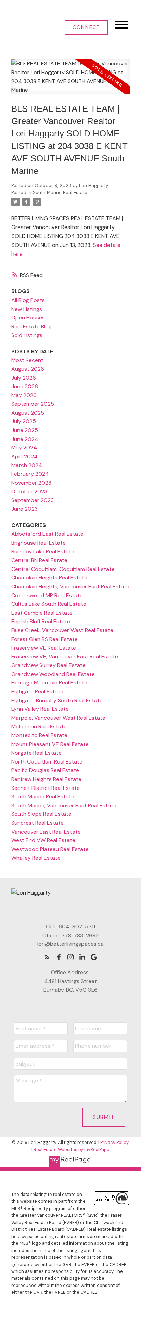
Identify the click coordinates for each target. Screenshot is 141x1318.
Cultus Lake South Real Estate (48, 604)
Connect (86, 27)
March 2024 (26, 465)
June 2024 (24, 439)
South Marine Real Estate (60, 192)
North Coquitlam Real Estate (46, 761)
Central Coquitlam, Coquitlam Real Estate (63, 569)
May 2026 (24, 395)
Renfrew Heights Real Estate (46, 779)
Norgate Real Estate (36, 752)
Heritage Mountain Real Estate (49, 682)
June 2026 (24, 386)
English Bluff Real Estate (40, 621)
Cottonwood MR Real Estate (47, 595)
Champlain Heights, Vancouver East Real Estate (70, 586)
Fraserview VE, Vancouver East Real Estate (64, 656)
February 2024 (30, 474)
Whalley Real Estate (36, 857)
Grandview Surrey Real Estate (48, 665)
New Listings (26, 309)
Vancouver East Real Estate (46, 831)
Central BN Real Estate (39, 560)
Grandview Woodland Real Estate (53, 674)
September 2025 (32, 403)
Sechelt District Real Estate (45, 788)
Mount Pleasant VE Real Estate (50, 744)
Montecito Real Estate (39, 735)
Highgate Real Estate (37, 691)
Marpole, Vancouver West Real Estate (58, 717)
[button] (86, 27)
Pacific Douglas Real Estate (45, 770)
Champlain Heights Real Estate (49, 577)
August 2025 (27, 412)
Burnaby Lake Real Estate (42, 551)
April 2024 (24, 456)
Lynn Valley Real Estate (40, 709)
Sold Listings (26, 335)
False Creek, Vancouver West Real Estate (62, 630)
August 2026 (27, 369)
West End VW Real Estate (43, 840)
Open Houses (28, 317)
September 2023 (32, 500)
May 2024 (24, 447)
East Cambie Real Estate (42, 612)
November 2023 (31, 482)
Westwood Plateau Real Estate (50, 849)
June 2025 (24, 430)
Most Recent (27, 360)
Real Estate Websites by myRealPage (72, 1149)
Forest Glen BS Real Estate (44, 639)
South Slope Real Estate (41, 814)
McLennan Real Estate (39, 726)
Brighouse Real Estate (38, 542)
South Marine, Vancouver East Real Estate (63, 805)
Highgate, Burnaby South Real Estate (57, 700)
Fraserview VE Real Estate (43, 647)
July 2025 (23, 421)
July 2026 (23, 377)
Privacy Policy (114, 1142)
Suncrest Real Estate (37, 822)
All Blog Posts (28, 300)
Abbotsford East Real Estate (47, 533)
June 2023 (24, 508)
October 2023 (29, 491)
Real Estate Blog (31, 326)
